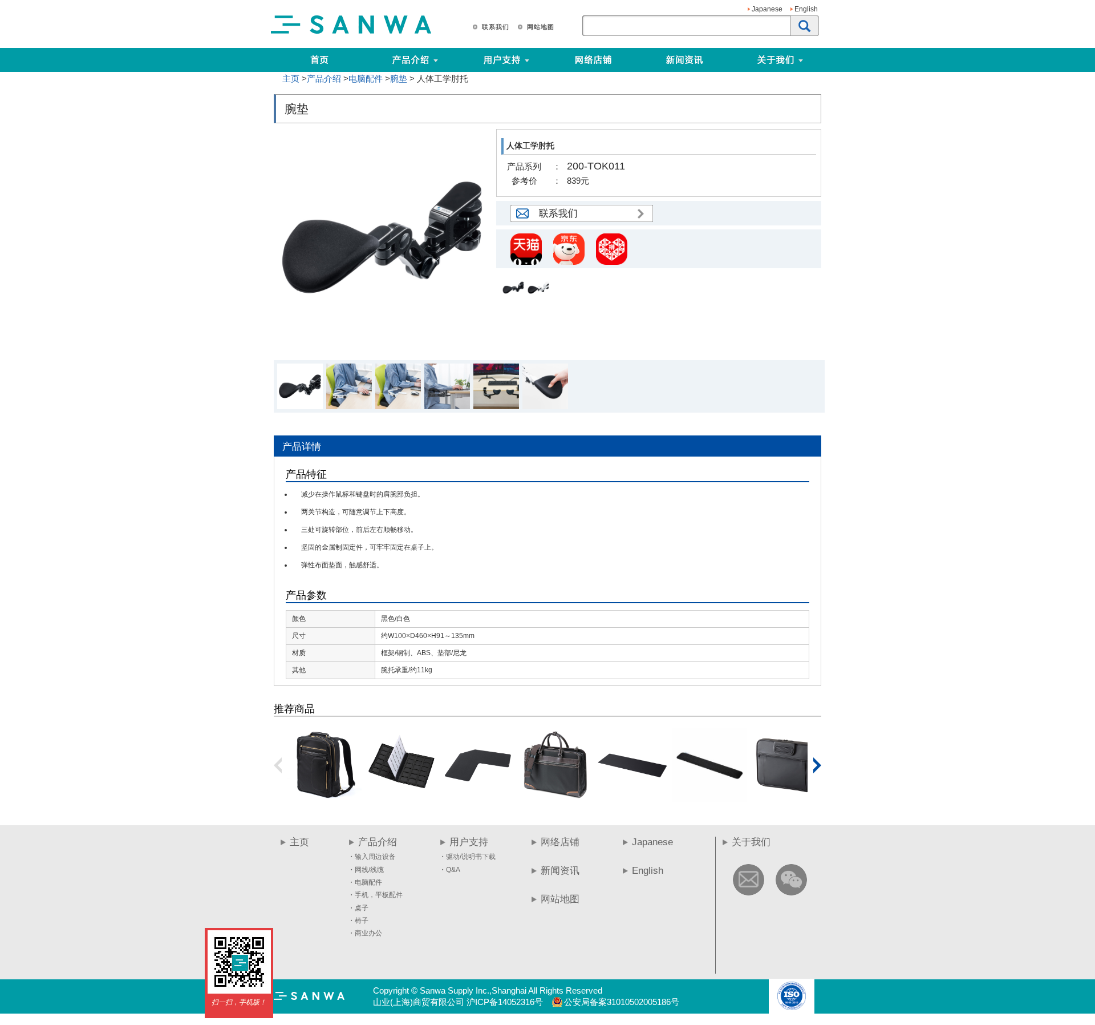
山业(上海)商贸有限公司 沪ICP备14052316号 (458, 1002)
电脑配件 (365, 78)
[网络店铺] (593, 60)
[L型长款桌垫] (478, 798)
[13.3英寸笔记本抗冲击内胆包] (786, 798)
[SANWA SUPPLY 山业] (351, 33)
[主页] (319, 60)
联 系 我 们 (495, 26)
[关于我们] (820, 60)
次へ (817, 765)
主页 (290, 78)
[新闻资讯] (684, 60)
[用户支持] (546, 60)
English (806, 9)
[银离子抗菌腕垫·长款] (709, 798)
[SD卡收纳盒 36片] (401, 798)
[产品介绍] (410, 60)
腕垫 (398, 78)
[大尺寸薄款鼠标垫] (632, 798)
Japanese (767, 9)
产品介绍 (324, 78)
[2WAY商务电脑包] (555, 798)
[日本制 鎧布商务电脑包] (324, 798)
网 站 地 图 (540, 26)
